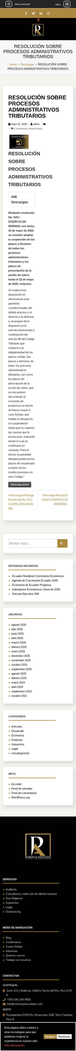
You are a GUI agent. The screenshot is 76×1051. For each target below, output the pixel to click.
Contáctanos (13, 942)
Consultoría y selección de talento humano (31, 893)
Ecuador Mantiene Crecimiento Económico (38, 576)
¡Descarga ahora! (20, 484)
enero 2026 (18, 651)
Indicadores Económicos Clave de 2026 (36, 589)
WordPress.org (20, 797)
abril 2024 (17, 686)
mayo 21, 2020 (19, 124)
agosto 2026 (18, 624)
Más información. (14, 1045)
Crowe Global (14, 946)
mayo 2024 (18, 682)
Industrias (12, 951)
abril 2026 (17, 638)
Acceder (16, 784)
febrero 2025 (19, 678)
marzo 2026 (18, 642)
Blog (8, 937)
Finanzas (17, 739)
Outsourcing (13, 911)
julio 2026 (17, 629)
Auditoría (11, 889)
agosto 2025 (18, 673)
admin (36, 124)
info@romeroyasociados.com (25, 1003)
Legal (14, 748)
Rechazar (64, 1036)
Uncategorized (20, 753)
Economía (17, 735)
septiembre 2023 (21, 691)
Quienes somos (15, 955)
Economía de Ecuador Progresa (31, 584)
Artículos (16, 726)
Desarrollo (17, 730)
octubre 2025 (19, 664)
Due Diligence (14, 898)
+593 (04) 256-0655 (19, 999)
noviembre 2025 (21, 660)
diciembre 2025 (20, 655)
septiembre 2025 (21, 669)
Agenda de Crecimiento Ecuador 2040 (35, 580)
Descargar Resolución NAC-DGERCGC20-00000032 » (55, 500)
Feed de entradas (21, 788)
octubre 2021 (19, 695)
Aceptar (50, 1036)
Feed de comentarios (24, 792)
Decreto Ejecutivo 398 (25, 593)
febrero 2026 (19, 646)
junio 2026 (17, 633)
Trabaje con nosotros (18, 959)
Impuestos (17, 744)
